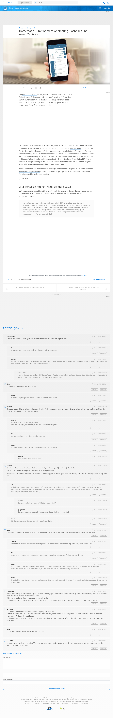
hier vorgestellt (71, 169)
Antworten (103, 342)
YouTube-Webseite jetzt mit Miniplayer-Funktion (30, 287)
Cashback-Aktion (73, 146)
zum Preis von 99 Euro (80, 151)
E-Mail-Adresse (8, 679)
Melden (94, 342)
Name (5, 671)
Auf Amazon (84, 154)
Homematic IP (57, 295)
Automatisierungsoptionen (29, 171)
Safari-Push (84, 703)
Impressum (65, 703)
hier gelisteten (75, 148)
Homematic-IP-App (29, 95)
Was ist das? (84, 275)
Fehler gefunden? (100, 279)
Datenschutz (75, 703)
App (103, 2)
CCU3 (84, 191)
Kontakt (108, 2)
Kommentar (7, 657)
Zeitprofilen (85, 169)
